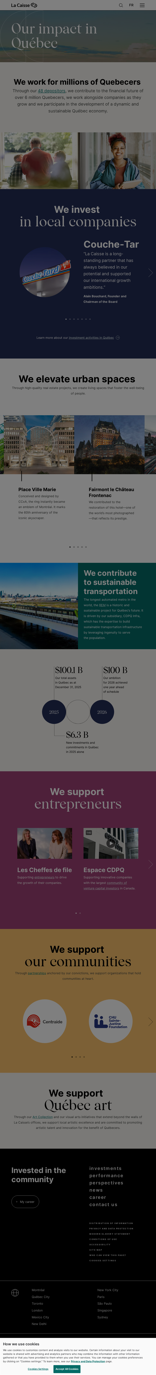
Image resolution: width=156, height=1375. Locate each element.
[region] (78, 1356)
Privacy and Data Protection (88, 1361)
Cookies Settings (38, 1368)
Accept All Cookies (67, 1368)
